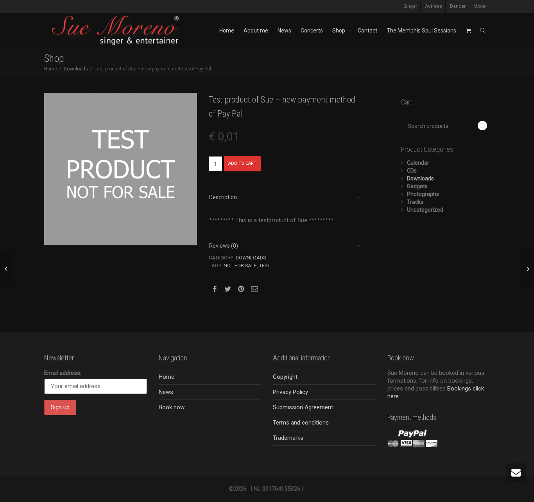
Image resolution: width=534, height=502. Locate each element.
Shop (339, 30)
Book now (172, 407)
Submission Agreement (303, 407)
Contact (367, 30)
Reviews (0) (223, 246)
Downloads (76, 69)
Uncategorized (425, 210)
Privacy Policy (290, 392)
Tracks (415, 202)
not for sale (240, 265)
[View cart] (468, 30)
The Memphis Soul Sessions (421, 30)
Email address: (62, 372)
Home (226, 30)
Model (480, 6)
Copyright (285, 376)
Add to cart (242, 163)
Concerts (312, 30)
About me (256, 30)
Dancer (458, 6)
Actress (433, 6)
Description (223, 197)
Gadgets (417, 186)
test (264, 265)
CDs (412, 170)
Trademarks (288, 437)
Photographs (423, 194)
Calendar (418, 163)
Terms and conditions (301, 422)
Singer (410, 6)
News (284, 30)
